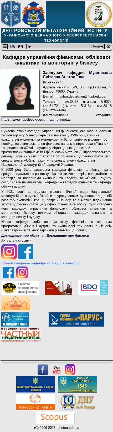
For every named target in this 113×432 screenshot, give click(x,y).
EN (21, 47)
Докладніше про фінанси (68, 235)
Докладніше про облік (20, 235)
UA (13, 47)
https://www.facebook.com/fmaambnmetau (36, 119)
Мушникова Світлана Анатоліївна (77, 75)
